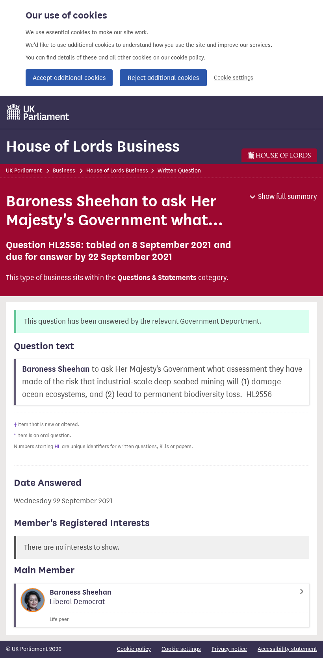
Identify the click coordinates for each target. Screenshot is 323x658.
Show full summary (287, 196)
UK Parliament (24, 170)
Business (64, 170)
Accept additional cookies (69, 78)
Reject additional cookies (163, 78)
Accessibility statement (287, 649)
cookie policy (187, 57)
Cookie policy (134, 649)
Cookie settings (233, 77)
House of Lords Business (93, 146)
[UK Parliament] (38, 112)
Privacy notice (229, 649)
